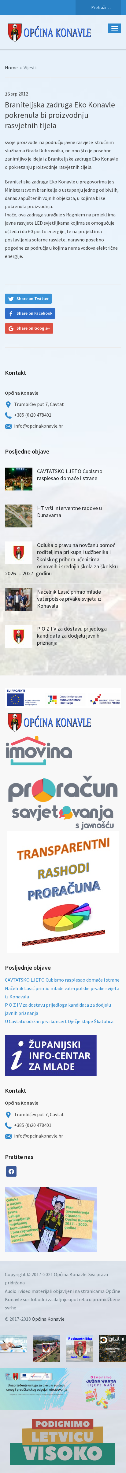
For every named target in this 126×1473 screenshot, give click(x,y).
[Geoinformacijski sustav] (112, 1348)
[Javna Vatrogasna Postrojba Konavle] (46, 1348)
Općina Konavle (48, 1319)
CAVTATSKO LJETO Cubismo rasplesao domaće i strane (69, 475)
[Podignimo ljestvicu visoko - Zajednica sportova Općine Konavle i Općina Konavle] (63, 1441)
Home (11, 67)
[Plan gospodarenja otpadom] (74, 1219)
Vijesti (30, 67)
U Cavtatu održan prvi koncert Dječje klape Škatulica (59, 1021)
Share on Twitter (33, 298)
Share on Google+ (33, 328)
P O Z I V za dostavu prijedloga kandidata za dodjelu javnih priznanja (72, 635)
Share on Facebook (34, 313)
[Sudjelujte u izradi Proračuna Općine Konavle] (13, 1344)
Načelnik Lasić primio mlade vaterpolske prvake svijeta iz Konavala (69, 599)
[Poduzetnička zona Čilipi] (79, 1348)
